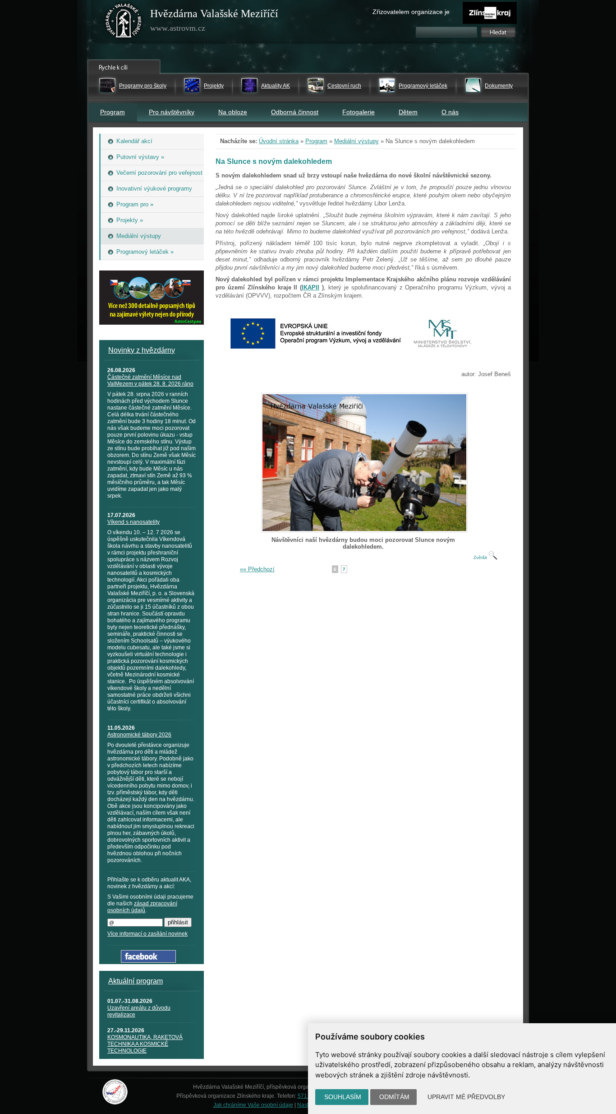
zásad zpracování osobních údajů (142, 907)
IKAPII (310, 287)
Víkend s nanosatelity (133, 522)
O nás (450, 112)
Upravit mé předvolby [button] (466, 1096)
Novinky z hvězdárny (141, 350)
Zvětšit (480, 557)
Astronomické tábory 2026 (139, 735)
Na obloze (232, 112)
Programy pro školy (142, 86)
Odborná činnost (294, 112)
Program (112, 112)
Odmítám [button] (394, 1096)
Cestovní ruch (344, 86)
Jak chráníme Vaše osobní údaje (253, 1105)
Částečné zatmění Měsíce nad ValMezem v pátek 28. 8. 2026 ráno (150, 380)
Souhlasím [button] (342, 1096)
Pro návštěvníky (171, 112)
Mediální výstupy (356, 141)
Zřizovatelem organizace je (411, 11)
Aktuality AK (275, 86)
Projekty (214, 86)
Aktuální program (135, 981)
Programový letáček (423, 86)
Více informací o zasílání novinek (147, 934)
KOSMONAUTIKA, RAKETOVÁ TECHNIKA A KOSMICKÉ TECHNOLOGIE (145, 1044)
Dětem (408, 112)
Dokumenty (499, 86)
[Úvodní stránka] (123, 22)
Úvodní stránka (279, 141)
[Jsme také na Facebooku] (148, 960)
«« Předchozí (257, 569)
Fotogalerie (358, 112)
